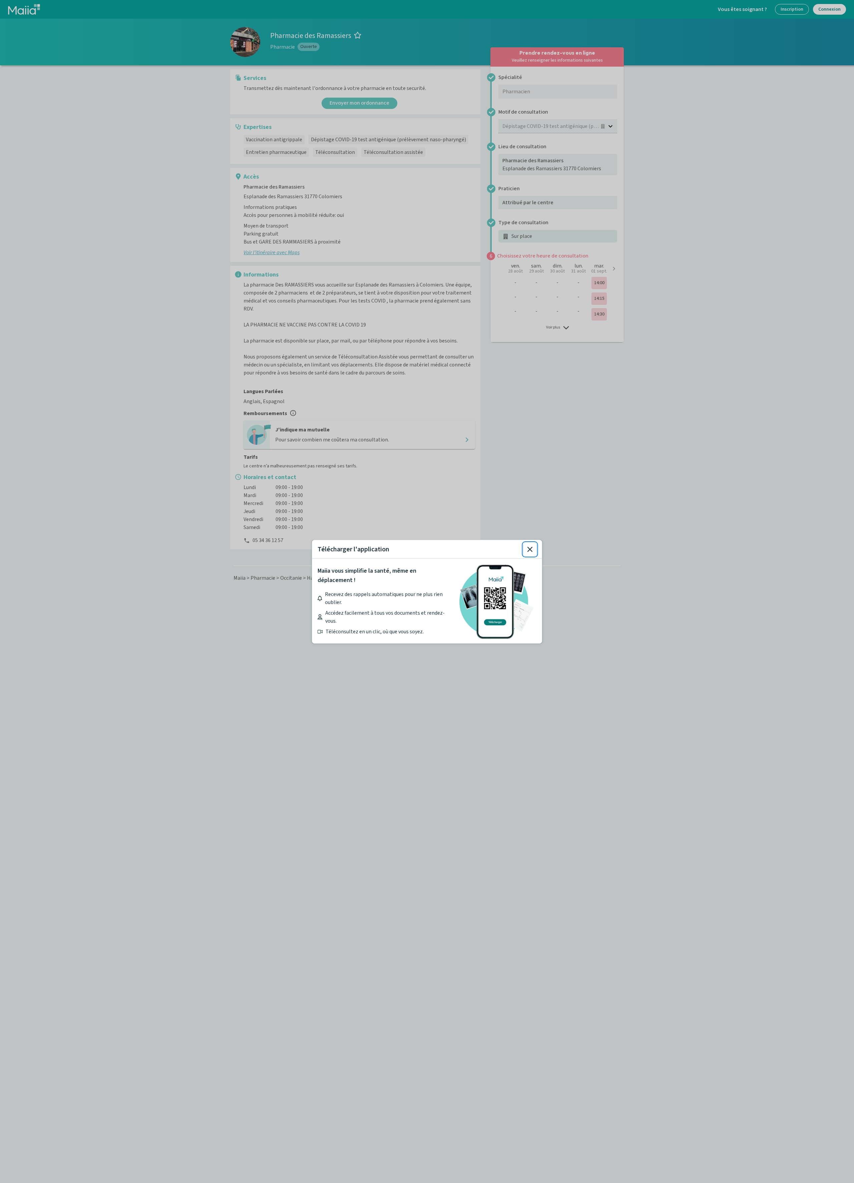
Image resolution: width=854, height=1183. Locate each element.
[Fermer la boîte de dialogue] (530, 549)
